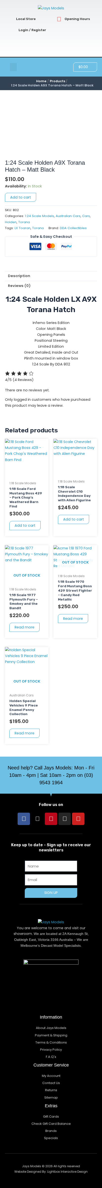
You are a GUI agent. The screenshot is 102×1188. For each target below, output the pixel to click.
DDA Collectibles (73, 228)
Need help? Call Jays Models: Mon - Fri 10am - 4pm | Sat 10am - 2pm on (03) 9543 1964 (51, 775)
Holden (11, 222)
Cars (86, 216)
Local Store (26, 19)
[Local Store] (10, 19)
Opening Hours (77, 19)
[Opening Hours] (59, 19)
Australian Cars (68, 216)
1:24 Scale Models (39, 216)
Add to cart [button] (25, 525)
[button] (13, 67)
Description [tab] (19, 275)
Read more (24, 627)
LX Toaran (22, 228)
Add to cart (20, 197)
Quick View (26, 474)
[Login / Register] (13, 30)
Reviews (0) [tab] (19, 285)
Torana (24, 222)
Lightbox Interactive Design (67, 1171)
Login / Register (32, 30)
